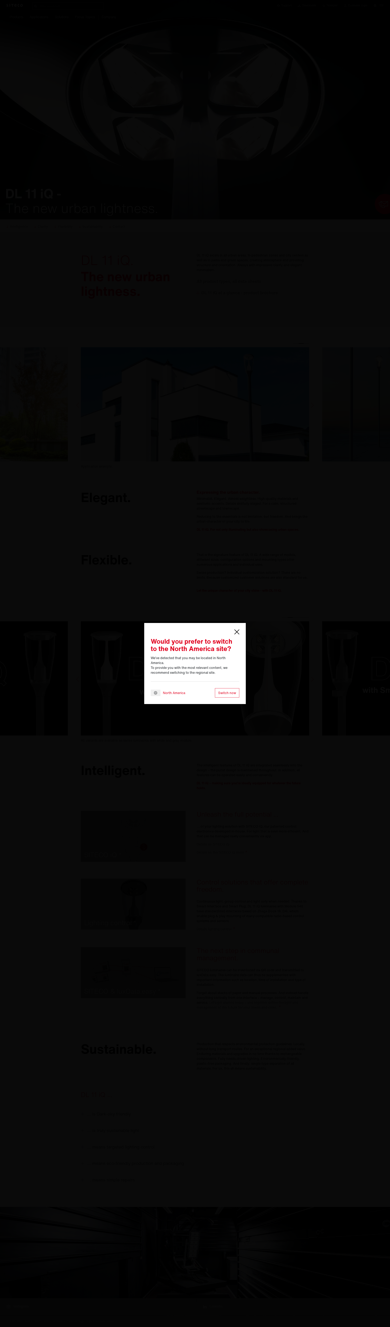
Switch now (227, 692)
